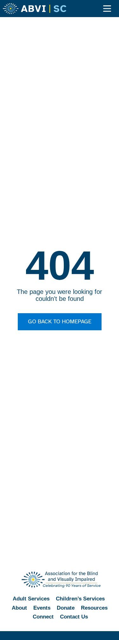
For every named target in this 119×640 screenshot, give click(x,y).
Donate (66, 608)
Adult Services (31, 599)
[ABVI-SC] (34, 8)
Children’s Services (80, 599)
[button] (107, 9)
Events (41, 608)
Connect (43, 617)
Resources (94, 608)
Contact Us (74, 617)
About (19, 608)
